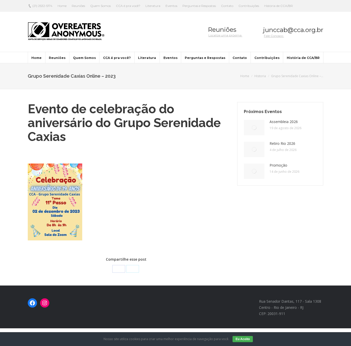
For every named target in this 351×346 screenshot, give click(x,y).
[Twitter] (132, 269)
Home (244, 76)
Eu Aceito (243, 339)
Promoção (278, 165)
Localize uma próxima (225, 35)
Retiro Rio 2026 (282, 143)
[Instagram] (44, 303)
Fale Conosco (274, 36)
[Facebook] (118, 269)
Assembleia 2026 (284, 121)
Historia (260, 76)
